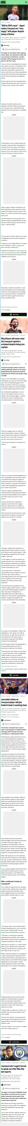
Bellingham (22, 74)
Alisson (3, 379)
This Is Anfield (5, 869)
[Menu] (26, 2)
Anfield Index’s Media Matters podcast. (13, 932)
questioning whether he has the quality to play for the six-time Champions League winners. (13, 151)
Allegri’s (13, 222)
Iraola (19, 741)
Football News (15, 335)
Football (8, 22)
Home (2, 22)
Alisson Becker (9, 669)
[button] (26, 49)
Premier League (20, 385)
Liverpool (19, 245)
